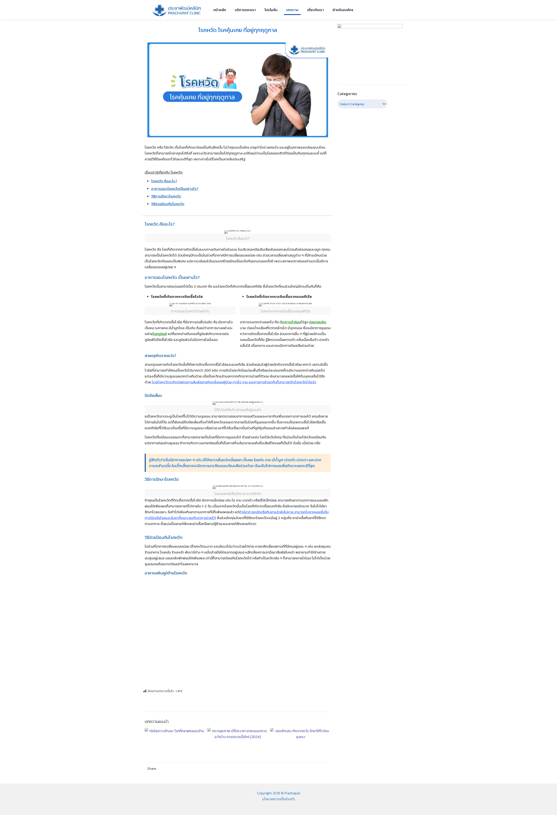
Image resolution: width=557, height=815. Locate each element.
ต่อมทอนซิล (317, 322)
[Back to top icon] (536, 806)
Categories (347, 93)
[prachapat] (177, 10)
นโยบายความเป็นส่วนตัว (278, 799)
